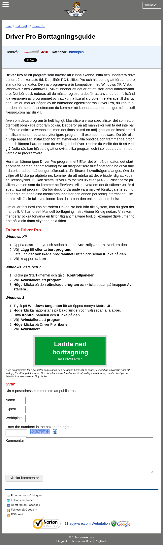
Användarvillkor (81, 541)
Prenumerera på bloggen (27, 495)
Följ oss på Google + (24, 509)
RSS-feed (17, 514)
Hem (9, 26)
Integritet (61, 541)
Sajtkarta (101, 541)
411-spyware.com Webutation (86, 523)
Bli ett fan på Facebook (25, 504)
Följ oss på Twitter (22, 500)
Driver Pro (38, 26)
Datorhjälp (22, 26)
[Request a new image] (55, 431)
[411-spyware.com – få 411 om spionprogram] (76, 9)
